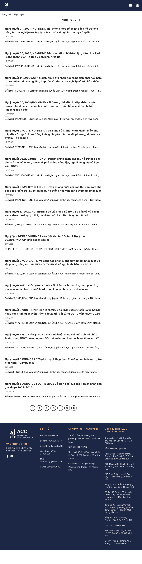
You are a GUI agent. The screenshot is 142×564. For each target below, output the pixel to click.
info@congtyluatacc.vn (51, 461)
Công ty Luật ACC (54, 446)
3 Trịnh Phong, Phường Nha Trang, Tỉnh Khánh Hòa (118, 542)
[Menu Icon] (130, 5)
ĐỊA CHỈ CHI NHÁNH (78, 447)
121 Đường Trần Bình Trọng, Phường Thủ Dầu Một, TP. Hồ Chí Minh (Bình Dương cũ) (119, 456)
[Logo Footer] (20, 434)
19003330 (53, 435)
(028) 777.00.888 (48, 452)
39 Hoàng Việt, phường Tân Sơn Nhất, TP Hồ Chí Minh (19, 449)
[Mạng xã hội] (7, 457)
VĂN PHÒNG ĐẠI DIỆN (115, 448)
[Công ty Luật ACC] (6, 6)
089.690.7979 (53, 467)
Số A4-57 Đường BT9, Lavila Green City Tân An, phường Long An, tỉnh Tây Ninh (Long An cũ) (118, 496)
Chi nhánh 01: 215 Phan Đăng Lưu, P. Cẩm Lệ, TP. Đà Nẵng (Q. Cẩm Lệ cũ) (84, 455)
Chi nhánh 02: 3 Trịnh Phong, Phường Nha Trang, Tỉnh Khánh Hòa (83, 466)
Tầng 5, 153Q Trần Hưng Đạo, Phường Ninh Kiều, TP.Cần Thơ (119, 485)
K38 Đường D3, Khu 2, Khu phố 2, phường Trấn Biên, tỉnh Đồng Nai (119, 466)
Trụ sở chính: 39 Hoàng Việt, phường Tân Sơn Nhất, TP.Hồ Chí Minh (84, 438)
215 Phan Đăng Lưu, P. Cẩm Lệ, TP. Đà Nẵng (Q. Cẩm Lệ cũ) (118, 476)
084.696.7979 (55, 441)
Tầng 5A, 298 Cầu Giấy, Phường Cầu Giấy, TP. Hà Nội (118, 518)
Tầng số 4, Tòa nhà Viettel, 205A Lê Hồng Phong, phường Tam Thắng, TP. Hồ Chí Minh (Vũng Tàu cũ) (119, 509)
